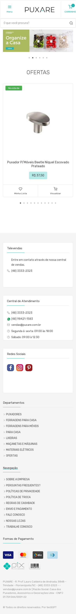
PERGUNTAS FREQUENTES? (23, 485)
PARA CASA (13, 432)
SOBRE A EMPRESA (18, 479)
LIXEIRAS (11, 438)
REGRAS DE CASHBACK (20, 503)
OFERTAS (12, 455)
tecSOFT (52, 607)
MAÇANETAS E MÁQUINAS (21, 444)
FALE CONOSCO (15, 514)
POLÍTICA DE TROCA (18, 497)
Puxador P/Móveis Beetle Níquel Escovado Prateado (38, 164)
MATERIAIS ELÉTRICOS (20, 449)
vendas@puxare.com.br (26, 325)
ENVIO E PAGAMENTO (19, 509)
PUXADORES (14, 414)
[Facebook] (10, 367)
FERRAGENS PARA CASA (21, 420)
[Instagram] (19, 367)
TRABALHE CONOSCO (19, 526)
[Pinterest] (28, 367)
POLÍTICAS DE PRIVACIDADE (23, 491)
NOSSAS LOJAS (16, 521)
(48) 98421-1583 (22, 319)
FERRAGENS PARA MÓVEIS (22, 426)
